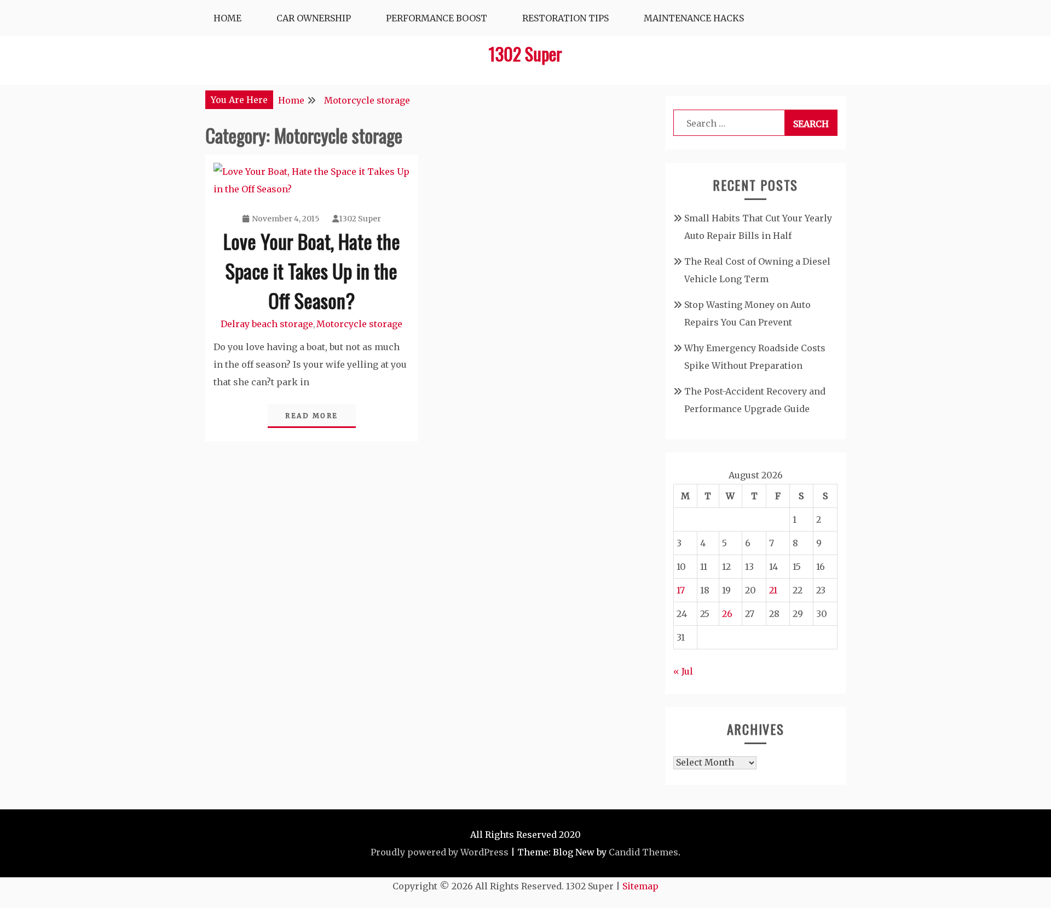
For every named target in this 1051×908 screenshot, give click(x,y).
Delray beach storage (267, 323)
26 (727, 613)
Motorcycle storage (359, 323)
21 (773, 590)
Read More (311, 416)
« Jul (683, 671)
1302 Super (525, 53)
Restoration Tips (565, 18)
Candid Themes (643, 852)
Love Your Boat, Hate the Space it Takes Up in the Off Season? (311, 270)
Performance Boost (436, 18)
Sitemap (640, 886)
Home (227, 18)
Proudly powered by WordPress (440, 852)
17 (681, 590)
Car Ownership (313, 18)
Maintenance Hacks (694, 18)
